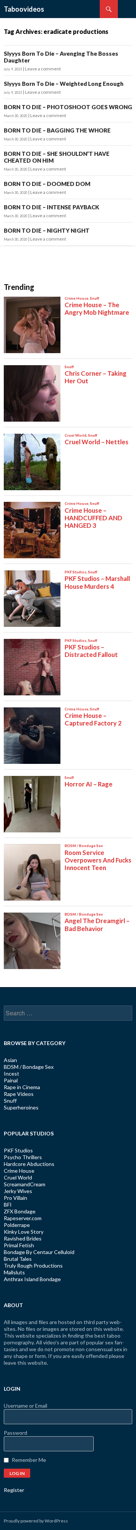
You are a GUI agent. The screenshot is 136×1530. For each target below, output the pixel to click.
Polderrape (17, 1225)
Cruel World (18, 1177)
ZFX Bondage (20, 1211)
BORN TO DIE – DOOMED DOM (47, 183)
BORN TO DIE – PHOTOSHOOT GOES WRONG (68, 107)
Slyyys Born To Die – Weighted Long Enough (64, 83)
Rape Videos (19, 1094)
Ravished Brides (23, 1238)
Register (14, 1490)
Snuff (10, 1100)
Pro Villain (15, 1198)
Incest (11, 1073)
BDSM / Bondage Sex (29, 1067)
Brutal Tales (18, 1259)
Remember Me (29, 1460)
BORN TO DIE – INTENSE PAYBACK (51, 207)
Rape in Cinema (22, 1087)
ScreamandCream (24, 1184)
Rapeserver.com (23, 1218)
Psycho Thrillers (23, 1157)
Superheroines (21, 1107)
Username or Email (25, 1405)
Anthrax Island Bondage (32, 1279)
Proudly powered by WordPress (36, 1521)
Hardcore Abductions (29, 1164)
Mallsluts (14, 1272)
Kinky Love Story (23, 1231)
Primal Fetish (19, 1245)
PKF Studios (18, 1150)
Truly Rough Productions (33, 1265)
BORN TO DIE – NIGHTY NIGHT (47, 230)
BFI (8, 1204)
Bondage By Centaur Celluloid (39, 1252)
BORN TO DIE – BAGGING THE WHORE (57, 130)
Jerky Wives (18, 1191)
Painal (11, 1080)
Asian (10, 1060)
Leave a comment (43, 69)
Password (15, 1432)
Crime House (19, 1170)
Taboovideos (24, 9)
